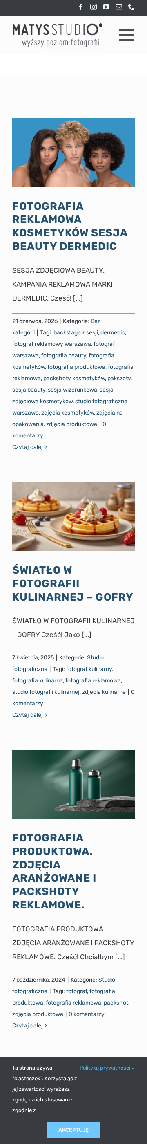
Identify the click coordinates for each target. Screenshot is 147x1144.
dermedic (112, 332)
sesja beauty (28, 389)
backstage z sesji (75, 332)
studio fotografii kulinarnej (46, 692)
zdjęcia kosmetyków (67, 412)
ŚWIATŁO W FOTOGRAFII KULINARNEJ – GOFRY (73, 583)
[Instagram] (93, 7)
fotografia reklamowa (93, 680)
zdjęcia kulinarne (104, 692)
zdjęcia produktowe (71, 424)
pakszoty (119, 378)
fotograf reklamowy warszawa (51, 344)
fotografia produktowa (76, 366)
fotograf (76, 991)
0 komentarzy (87, 1014)
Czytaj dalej (27, 447)
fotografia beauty (63, 355)
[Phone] (131, 7)
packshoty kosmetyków (74, 378)
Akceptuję (73, 1130)
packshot (116, 1002)
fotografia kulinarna (37, 680)
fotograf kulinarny (89, 669)
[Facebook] (81, 7)
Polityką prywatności (105, 1068)
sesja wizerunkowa (72, 389)
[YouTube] (106, 7)
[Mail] (119, 7)
